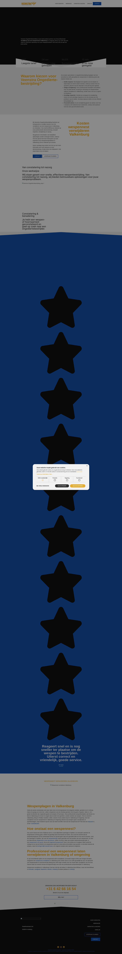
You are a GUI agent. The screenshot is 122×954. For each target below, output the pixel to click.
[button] (61, 474)
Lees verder (79, 471)
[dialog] (61, 477)
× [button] (86, 465)
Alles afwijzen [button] (62, 485)
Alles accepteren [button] (78, 485)
